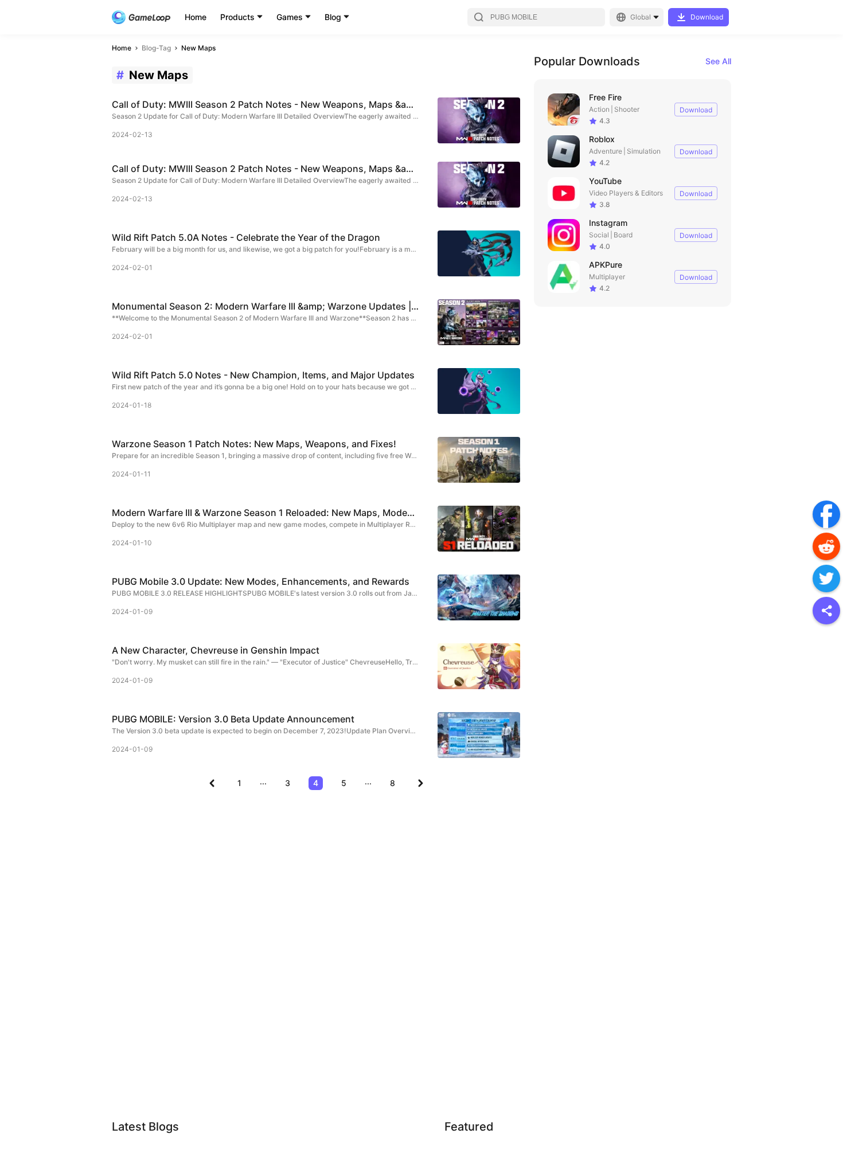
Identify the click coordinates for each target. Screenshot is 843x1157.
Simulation (644, 151)
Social (599, 234)
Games (289, 17)
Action (599, 109)
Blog (333, 17)
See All (718, 61)
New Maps (198, 48)
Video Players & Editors (626, 193)
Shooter (626, 109)
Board (623, 234)
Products (237, 17)
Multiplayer (607, 276)
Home (195, 17)
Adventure (605, 151)
